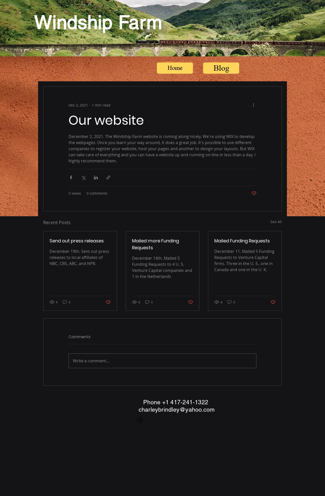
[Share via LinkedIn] (95, 177)
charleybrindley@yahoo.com (177, 409)
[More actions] (253, 105)
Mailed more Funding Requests (155, 244)
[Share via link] (108, 177)
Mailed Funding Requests (242, 241)
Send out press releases (77, 241)
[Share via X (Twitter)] (83, 177)
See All (276, 221)
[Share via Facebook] (71, 177)
